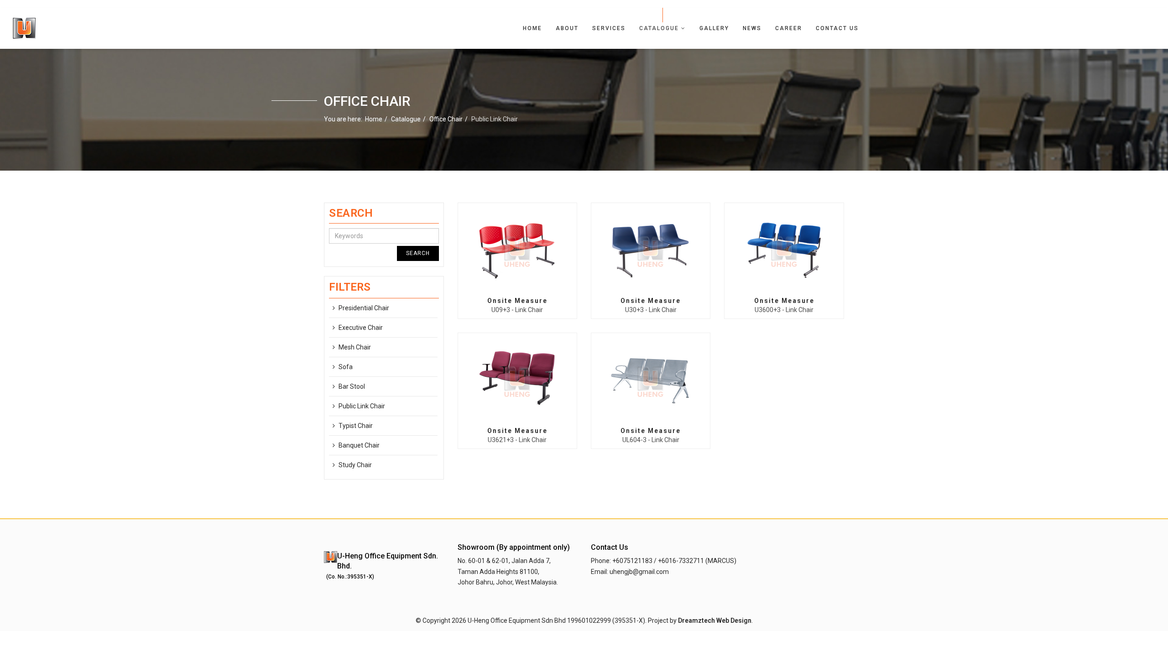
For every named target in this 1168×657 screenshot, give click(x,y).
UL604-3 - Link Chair (650, 439)
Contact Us (837, 28)
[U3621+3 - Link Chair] (517, 380)
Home (532, 28)
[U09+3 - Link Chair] (517, 250)
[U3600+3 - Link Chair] (784, 250)
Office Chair (446, 119)
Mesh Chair (355, 347)
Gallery (714, 28)
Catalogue (659, 28)
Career (788, 28)
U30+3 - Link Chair (651, 309)
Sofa (346, 366)
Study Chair (355, 465)
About (567, 28)
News (752, 28)
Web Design (733, 620)
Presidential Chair (364, 308)
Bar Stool (352, 386)
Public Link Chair (362, 406)
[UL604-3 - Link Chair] (650, 380)
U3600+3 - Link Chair (784, 309)
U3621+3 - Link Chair (517, 439)
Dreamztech (696, 620)
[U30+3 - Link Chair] (650, 250)
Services (609, 28)
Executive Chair (361, 327)
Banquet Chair (359, 445)
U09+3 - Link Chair (517, 309)
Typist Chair (356, 425)
